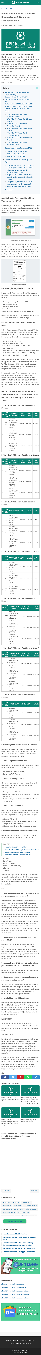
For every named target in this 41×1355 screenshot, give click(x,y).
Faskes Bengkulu (19, 1205)
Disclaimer (31, 1340)
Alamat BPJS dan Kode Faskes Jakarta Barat (15, 1298)
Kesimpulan (9, 190)
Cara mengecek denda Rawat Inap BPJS (18, 148)
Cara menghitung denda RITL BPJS (17, 97)
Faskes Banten (7, 1205)
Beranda (8, 1340)
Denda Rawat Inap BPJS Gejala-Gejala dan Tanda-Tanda (22, 850)
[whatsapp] (28, 1077)
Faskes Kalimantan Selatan (28, 1216)
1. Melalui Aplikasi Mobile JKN (17, 151)
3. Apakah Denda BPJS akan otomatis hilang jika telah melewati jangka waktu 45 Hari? (20, 177)
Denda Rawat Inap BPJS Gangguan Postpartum (18, 1248)
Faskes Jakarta (7, 1209)
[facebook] (5, 1077)
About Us (15, 1340)
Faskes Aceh (6, 1202)
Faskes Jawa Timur (23, 1212)
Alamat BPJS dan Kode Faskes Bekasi (12, 1284)
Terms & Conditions (15, 1343)
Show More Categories (15, 1221)
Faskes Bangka (26, 1202)
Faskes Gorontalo (32, 1205)
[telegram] (36, 1077)
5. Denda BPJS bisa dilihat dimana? (19, 186)
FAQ (6, 162)
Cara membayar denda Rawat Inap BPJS (18, 160)
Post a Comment (18, 25)
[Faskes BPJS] (20, 2)
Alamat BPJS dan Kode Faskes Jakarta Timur (15, 1294)
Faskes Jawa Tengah (9, 1212)
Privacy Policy (27, 1343)
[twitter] (13, 1077)
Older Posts (34, 1190)
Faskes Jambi (18, 1209)
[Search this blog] (38, 2)
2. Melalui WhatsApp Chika (16, 154)
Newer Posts (6, 1190)
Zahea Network (23, 1352)
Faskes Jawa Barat (31, 1209)
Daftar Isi (6, 88)
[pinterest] (20, 1077)
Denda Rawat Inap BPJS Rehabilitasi (16, 847)
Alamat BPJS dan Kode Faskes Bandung (13, 1287)
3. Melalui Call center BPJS (16, 156)
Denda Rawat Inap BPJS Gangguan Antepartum (18, 1252)
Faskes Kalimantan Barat (10, 1216)
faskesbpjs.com (25, 1350)
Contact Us (23, 1340)
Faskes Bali (16, 1202)
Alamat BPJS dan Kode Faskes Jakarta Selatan (15, 1291)
